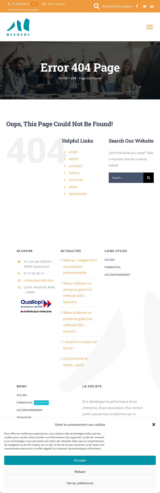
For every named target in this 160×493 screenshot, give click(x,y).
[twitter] (144, 6)
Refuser (80, 471)
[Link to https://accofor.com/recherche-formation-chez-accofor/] (96, 6)
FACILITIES (76, 180)
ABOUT (74, 159)
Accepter (80, 460)
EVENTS (74, 173)
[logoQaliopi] (36, 297)
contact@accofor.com (39, 280)
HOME (73, 152)
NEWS (73, 187)
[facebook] (137, 6)
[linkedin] (152, 6)
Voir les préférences (80, 483)
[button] (154, 424)
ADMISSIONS (78, 194)
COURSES (75, 166)
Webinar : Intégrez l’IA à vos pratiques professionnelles (80, 266)
